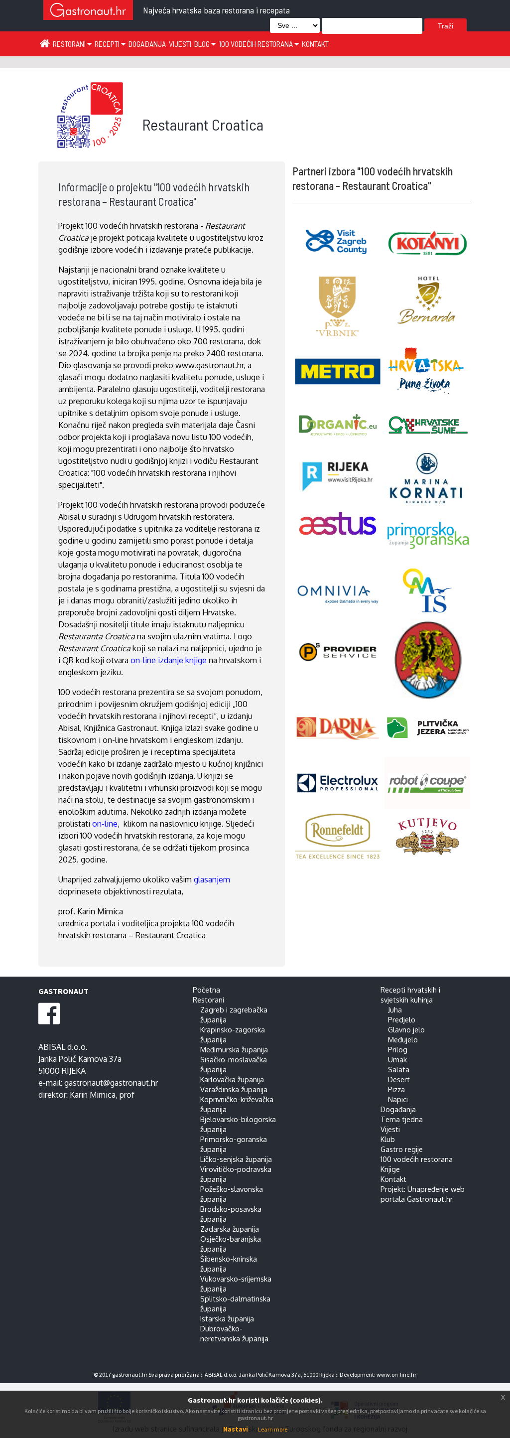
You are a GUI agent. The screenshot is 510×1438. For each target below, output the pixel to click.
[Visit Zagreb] (339, 240)
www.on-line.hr (396, 1374)
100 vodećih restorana (256, 43)
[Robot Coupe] (429, 782)
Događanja (147, 43)
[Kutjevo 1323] (429, 837)
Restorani (70, 43)
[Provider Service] (339, 652)
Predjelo (401, 1019)
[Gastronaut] (88, 11)
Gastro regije (402, 1149)
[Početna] (45, 42)
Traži (445, 26)
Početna (206, 989)
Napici (398, 1099)
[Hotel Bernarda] (429, 299)
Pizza (396, 1089)
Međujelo (403, 1039)
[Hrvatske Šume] (429, 425)
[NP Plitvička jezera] (429, 728)
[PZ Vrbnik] (339, 306)
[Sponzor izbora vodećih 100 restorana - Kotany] (429, 242)
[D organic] (339, 424)
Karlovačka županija (232, 1079)
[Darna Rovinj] (339, 729)
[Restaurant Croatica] (90, 147)
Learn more (272, 1429)
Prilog (397, 1049)
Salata (398, 1069)
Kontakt (315, 43)
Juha (395, 1009)
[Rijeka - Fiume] (429, 659)
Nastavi (235, 1429)
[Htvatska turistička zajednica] (429, 371)
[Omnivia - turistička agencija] (339, 590)
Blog (202, 43)
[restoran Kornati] (429, 479)
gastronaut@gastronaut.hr (111, 1083)
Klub (388, 1139)
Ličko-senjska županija (236, 1158)
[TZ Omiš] (429, 591)
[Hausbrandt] (339, 836)
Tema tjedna (402, 1119)
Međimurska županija (234, 1049)
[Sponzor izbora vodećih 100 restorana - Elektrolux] (339, 782)
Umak (397, 1059)
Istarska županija (227, 1318)
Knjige (390, 1168)
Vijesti (180, 43)
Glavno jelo (406, 1029)
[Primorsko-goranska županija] (429, 536)
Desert (399, 1079)
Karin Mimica (93, 1095)
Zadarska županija (229, 1228)
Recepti (108, 43)
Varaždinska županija (233, 1089)
